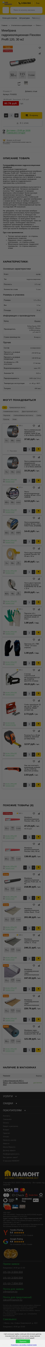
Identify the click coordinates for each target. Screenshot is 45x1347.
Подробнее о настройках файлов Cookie (24, 1345)
